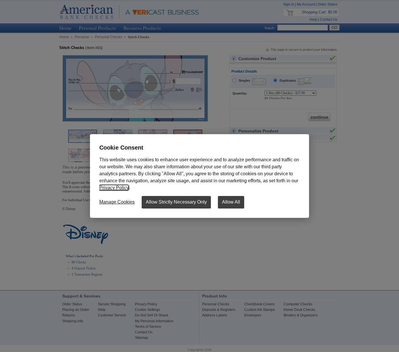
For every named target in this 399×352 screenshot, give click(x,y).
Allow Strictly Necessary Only (176, 201)
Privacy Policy (114, 187)
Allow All (231, 201)
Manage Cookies (117, 201)
